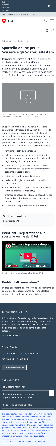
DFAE (10, 21)
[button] (51, 393)
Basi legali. (39, 436)
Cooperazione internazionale (17, 404)
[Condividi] (52, 30)
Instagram (33, 353)
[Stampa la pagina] (47, 30)
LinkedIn (24, 358)
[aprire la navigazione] (52, 20)
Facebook (10, 353)
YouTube (9, 358)
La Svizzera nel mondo (14, 386)
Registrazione (10, 220)
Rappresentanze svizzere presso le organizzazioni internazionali (20, 396)
